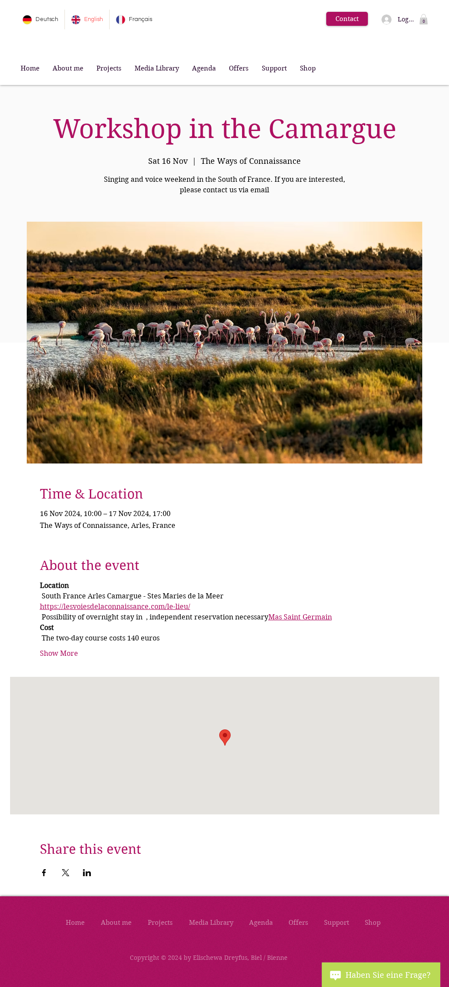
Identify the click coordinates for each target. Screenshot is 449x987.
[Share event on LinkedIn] (87, 872)
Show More (59, 653)
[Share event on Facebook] (44, 872)
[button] (423, 19)
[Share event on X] (65, 872)
